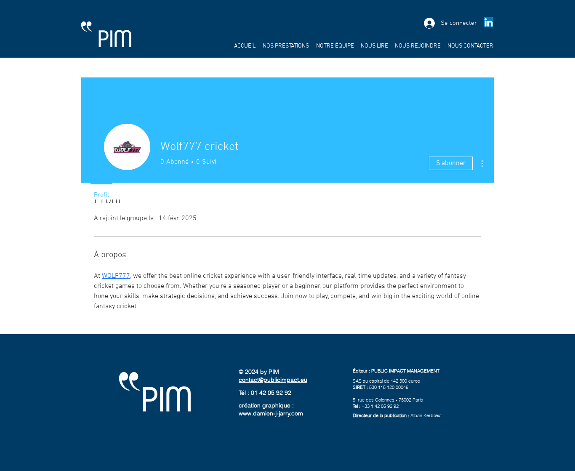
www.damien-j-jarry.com (271, 413)
